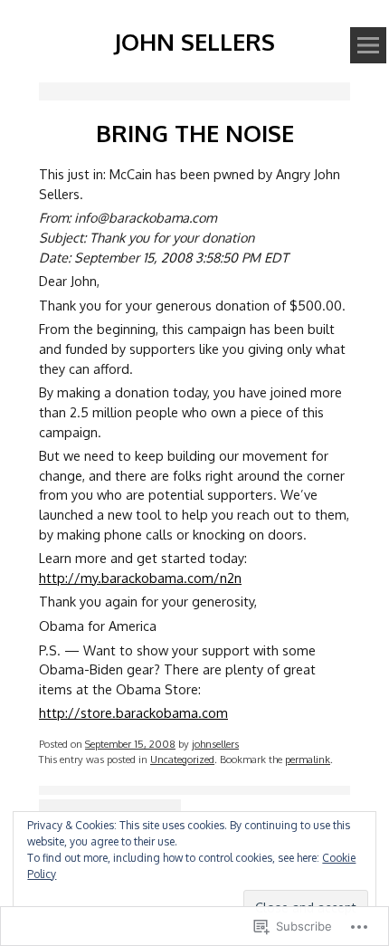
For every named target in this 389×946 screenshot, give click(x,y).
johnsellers (215, 743)
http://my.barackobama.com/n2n (140, 577)
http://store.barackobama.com (133, 712)
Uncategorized (182, 759)
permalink (307, 759)
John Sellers (194, 41)
